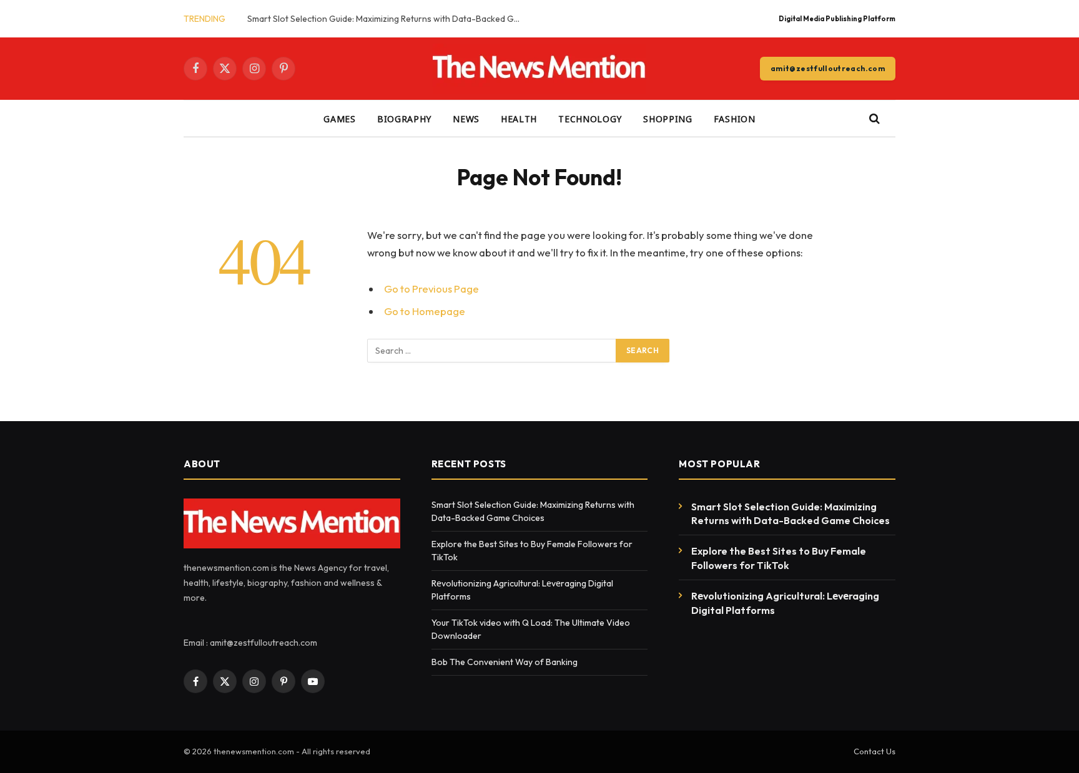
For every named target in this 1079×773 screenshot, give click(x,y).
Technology (590, 118)
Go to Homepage (424, 311)
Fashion (735, 118)
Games (339, 118)
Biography (404, 118)
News (466, 118)
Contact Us (874, 751)
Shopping (667, 118)
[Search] (873, 119)
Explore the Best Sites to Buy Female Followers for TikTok (778, 558)
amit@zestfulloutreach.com (828, 68)
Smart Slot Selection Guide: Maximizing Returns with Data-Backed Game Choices (387, 18)
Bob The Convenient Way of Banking (505, 662)
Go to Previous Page (431, 288)
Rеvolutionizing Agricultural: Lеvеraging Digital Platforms (785, 603)
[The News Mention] (540, 68)
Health (519, 118)
